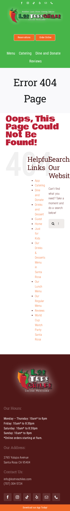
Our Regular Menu (39, 301)
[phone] (52, 3)
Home (38, 224)
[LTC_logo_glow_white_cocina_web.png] (35, 359)
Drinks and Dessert (39, 209)
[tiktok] (34, 3)
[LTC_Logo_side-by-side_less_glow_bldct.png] (35, 7)
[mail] (46, 3)
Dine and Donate (39, 195)
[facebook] (22, 3)
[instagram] (28, 3)
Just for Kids (37, 233)
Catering (40, 185)
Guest (38, 219)
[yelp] (40, 3)
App (37, 180)
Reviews (39, 310)
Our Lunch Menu (38, 286)
